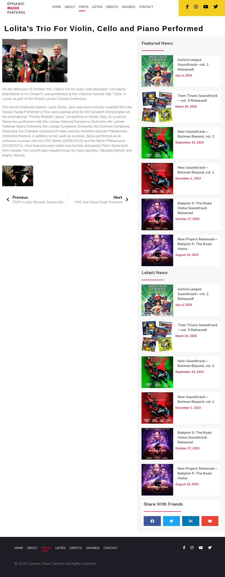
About (32, 548)
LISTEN (97, 7)
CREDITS (112, 7)
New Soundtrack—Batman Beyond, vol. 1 (196, 170)
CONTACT (146, 7)
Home (18, 548)
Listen (60, 548)
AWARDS (128, 7)
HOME (56, 7)
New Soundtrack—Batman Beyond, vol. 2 (196, 134)
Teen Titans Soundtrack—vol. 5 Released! (198, 98)
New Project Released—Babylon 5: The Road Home (198, 244)
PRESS (84, 7)
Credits (75, 548)
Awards (93, 548)
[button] (152, 521)
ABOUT (70, 7)
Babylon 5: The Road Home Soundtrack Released (195, 208)
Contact (110, 548)
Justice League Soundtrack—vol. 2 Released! (193, 64)
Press (46, 548)
